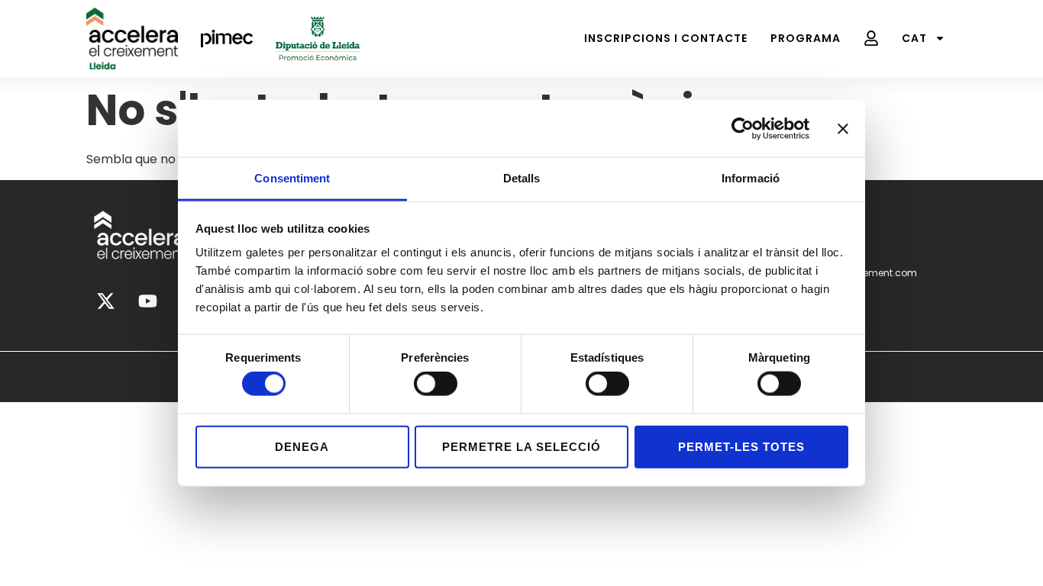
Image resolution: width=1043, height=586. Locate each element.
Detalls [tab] (522, 178)
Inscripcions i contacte (666, 38)
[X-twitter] (105, 301)
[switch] (435, 384)
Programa (805, 38)
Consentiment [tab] (292, 178)
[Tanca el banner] (843, 128)
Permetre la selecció (521, 446)
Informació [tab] (751, 178)
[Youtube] (147, 301)
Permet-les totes (741, 446)
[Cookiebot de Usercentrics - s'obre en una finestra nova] (742, 128)
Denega (302, 446)
